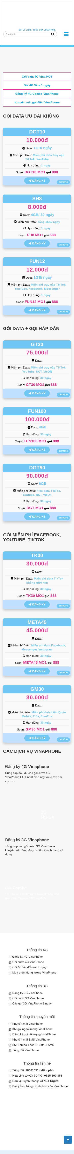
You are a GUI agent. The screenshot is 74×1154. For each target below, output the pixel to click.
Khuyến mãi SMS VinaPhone (31, 1039)
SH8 (37, 198)
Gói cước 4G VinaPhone (28, 962)
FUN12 (37, 261)
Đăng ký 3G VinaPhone (27, 992)
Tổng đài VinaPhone (25, 1050)
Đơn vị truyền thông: (35, 1080)
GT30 (37, 344)
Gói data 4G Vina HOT (37, 76)
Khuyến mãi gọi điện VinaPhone (37, 102)
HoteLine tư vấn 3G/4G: (37, 1075)
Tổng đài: (33, 1070)
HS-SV (48, 817)
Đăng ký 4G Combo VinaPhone (37, 93)
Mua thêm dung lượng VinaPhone (34, 972)
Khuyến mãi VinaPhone (27, 1023)
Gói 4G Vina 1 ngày (37, 85)
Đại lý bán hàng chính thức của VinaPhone (40, 1086)
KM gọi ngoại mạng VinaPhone (32, 1029)
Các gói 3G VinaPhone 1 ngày (32, 1003)
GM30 (37, 689)
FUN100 (37, 411)
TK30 (37, 555)
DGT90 (37, 467)
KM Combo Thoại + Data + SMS (33, 1044)
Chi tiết (62, 182)
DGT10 (37, 131)
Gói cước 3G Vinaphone (28, 998)
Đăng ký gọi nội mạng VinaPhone (34, 1034)
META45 (37, 622)
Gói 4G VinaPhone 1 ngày (29, 967)
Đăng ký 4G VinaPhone (27, 956)
